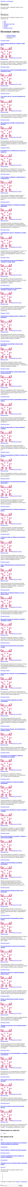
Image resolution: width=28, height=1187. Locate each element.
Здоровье (6, 25)
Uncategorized (4, 1147)
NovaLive (4, 4)
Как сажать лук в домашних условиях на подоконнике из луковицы (12, 756)
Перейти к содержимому (7, 1)
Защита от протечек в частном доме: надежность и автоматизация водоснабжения (14, 1143)
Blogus (18, 1181)
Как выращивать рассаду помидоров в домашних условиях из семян (11, 289)
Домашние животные (9, 24)
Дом (5, 22)
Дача (5, 21)
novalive (14, 57)
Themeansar (24, 1181)
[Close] (1, 1184)
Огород (5, 26)
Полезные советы (8, 28)
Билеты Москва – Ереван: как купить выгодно (13, 1150)
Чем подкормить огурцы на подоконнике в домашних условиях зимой (12, 261)
